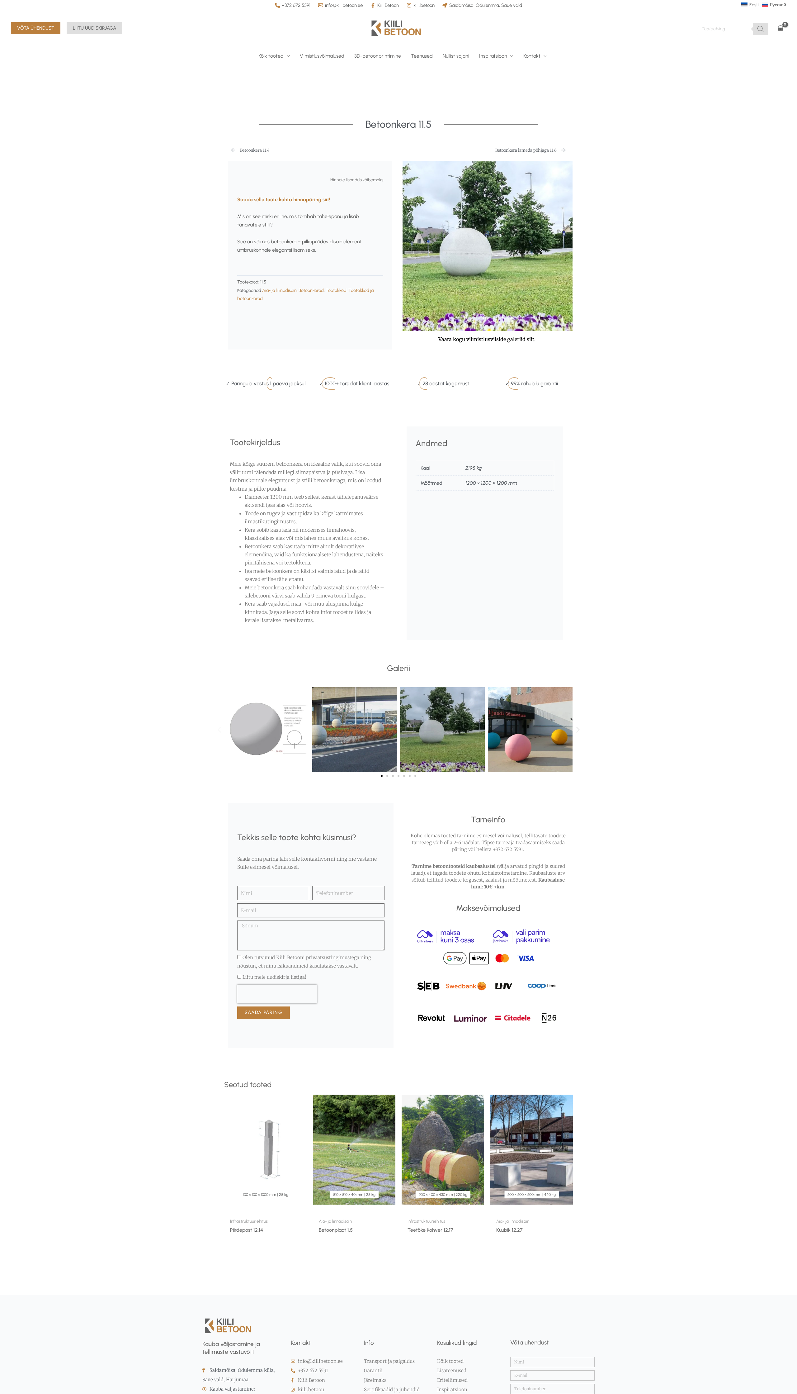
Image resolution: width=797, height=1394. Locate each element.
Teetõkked (336, 290)
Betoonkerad (311, 290)
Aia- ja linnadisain (279, 290)
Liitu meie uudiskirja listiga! (274, 977)
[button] (35, 28)
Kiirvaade (265, 1208)
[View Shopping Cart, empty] (780, 28)
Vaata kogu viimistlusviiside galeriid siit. (487, 339)
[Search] (760, 29)
